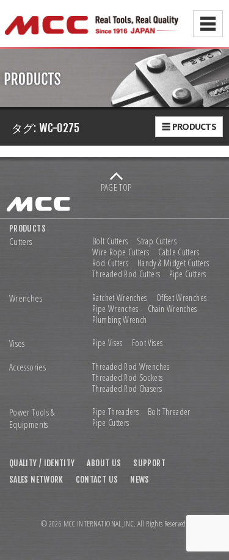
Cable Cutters (178, 252)
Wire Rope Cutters (120, 252)
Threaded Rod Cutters (126, 274)
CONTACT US (97, 479)
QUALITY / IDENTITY (42, 463)
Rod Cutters (110, 263)
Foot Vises (147, 343)
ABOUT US (104, 463)
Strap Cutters (156, 241)
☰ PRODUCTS (189, 126)
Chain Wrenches (172, 308)
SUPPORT (149, 463)
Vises (17, 343)
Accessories (27, 367)
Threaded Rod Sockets (127, 377)
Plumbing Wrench (119, 319)
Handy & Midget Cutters (173, 263)
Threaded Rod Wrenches (131, 366)
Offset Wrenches (181, 297)
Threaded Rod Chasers (127, 388)
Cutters (20, 241)
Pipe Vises (107, 343)
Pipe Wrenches (115, 308)
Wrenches (25, 298)
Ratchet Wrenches (119, 297)
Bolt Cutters (110, 241)
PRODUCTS (27, 228)
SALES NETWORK (36, 479)
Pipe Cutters (187, 274)
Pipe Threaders (115, 411)
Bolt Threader (169, 411)
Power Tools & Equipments (32, 418)
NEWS (139, 479)
